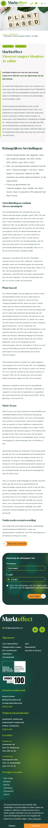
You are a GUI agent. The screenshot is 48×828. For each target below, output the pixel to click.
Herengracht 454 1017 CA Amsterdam (11, 759)
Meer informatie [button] (34, 819)
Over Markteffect (10, 644)
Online (10, 726)
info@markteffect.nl (13, 628)
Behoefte (11, 700)
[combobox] (43, 3)
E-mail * (9, 575)
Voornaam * (11, 563)
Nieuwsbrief (30, 647)
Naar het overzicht (17, 544)
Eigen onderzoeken (8, 46)
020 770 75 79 (9, 766)
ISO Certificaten (9, 650)
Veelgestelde (11, 647)
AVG (27, 644)
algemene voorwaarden (36, 588)
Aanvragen (34, 596)
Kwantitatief (13, 722)
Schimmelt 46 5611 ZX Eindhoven (10, 744)
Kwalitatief (12, 719)
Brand (8, 696)
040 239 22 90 (9, 751)
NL (42, 3)
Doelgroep (12, 703)
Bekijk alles (7, 706)
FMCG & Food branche (21, 46)
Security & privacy (33, 650)
